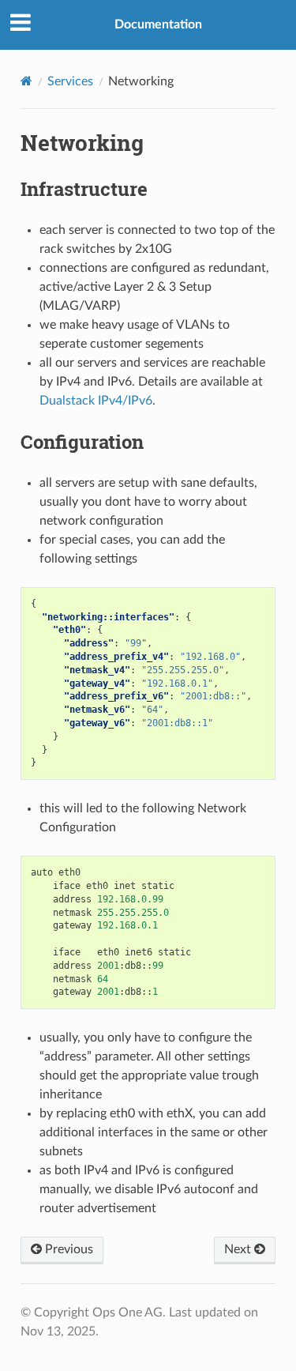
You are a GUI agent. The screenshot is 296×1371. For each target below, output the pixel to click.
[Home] (26, 81)
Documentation (158, 24)
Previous (67, 1249)
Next (239, 1249)
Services (70, 81)
